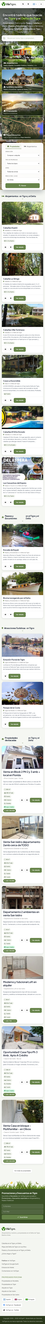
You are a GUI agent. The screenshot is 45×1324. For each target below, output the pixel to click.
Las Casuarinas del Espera (14, 483)
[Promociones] (23, 4)
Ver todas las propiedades (22, 1171)
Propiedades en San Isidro (10, 1295)
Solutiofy (39, 1318)
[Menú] (41, 4)
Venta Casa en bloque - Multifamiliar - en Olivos (17, 1127)
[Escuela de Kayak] (22, 535)
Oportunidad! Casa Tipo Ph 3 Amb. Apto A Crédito (20, 1053)
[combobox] (22, 38)
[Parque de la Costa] (22, 693)
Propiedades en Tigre (9, 1284)
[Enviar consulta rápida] (5, 247)
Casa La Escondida (11, 381)
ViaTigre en (13, 1305)
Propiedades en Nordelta (10, 1281)
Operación (9, 151)
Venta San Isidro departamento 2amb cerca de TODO (21, 843)
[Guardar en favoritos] (11, 247)
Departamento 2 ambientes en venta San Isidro (21, 913)
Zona (7, 168)
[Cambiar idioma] (34, 4)
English (19, 1299)
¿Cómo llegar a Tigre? (9, 1254)
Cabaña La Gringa (11, 279)
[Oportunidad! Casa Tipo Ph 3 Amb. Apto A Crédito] (22, 1037)
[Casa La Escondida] (22, 366)
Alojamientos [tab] (32, 146)
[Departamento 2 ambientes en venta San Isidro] (22, 897)
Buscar (23, 185)
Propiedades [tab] (15, 146)
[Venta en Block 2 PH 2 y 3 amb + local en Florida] (22, 757)
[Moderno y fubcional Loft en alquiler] (22, 967)
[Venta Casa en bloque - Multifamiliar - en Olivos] (22, 1111)
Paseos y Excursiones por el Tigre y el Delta (16, 1250)
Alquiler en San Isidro (9, 1291)
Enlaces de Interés (8, 1267)
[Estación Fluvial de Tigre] (22, 645)
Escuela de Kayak (11, 550)
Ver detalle (20, 247)
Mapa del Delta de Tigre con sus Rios (14, 1247)
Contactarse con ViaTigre (10, 1271)
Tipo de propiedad (11, 159)
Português (31, 1299)
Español (8, 1299)
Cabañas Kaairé (10, 228)
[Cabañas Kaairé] (22, 213)
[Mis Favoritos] (28, 4)
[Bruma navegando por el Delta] (22, 583)
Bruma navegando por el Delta (16, 598)
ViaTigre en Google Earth (10, 1264)
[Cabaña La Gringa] (22, 264)
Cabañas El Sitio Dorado (14, 432)
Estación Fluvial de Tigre (14, 659)
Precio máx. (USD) (11, 176)
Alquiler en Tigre (7, 1288)
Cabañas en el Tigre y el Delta (11, 1243)
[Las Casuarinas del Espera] (22, 468)
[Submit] (5, 38)
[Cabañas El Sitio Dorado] (22, 417)
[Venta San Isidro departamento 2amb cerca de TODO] (22, 827)
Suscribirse (24, 1217)
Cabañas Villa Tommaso (14, 330)
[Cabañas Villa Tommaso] (22, 315)
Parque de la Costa (11, 708)
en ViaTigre (8, 1260)
